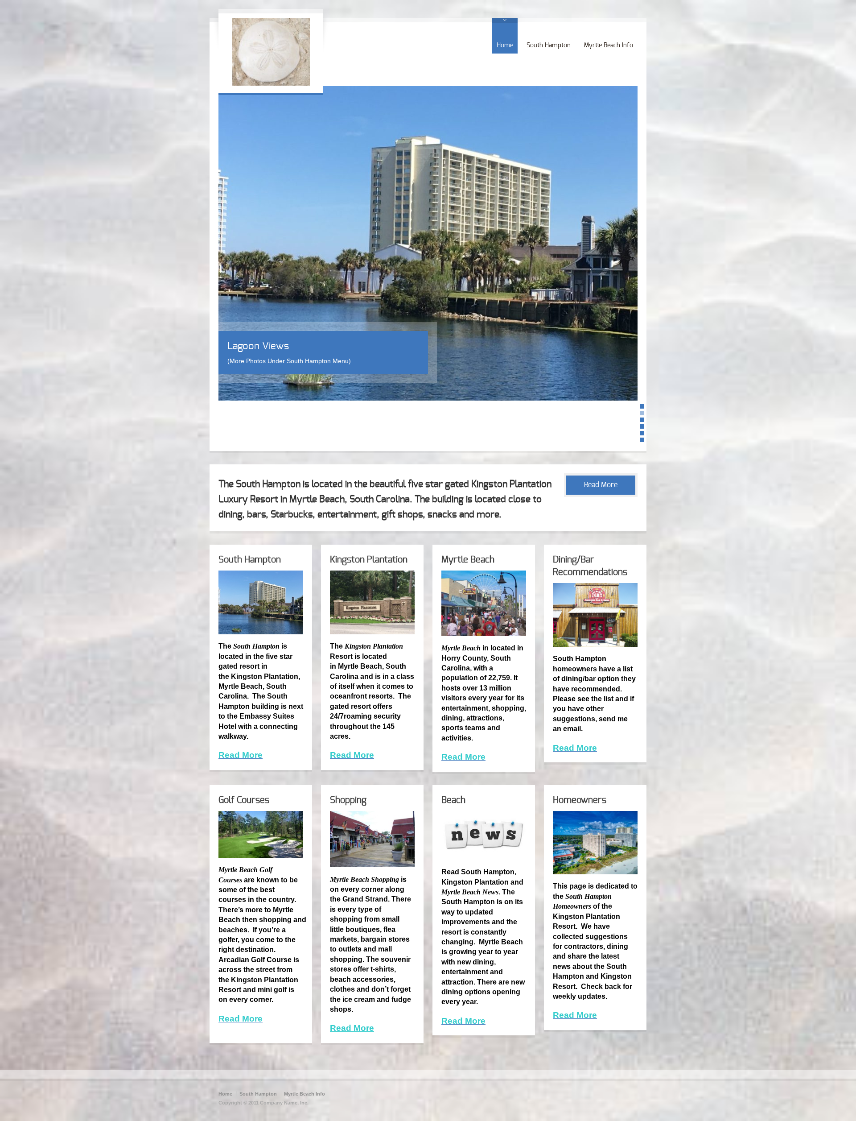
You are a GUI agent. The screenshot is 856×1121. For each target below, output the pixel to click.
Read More (600, 484)
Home (505, 45)
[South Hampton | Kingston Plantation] (271, 83)
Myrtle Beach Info (608, 45)
